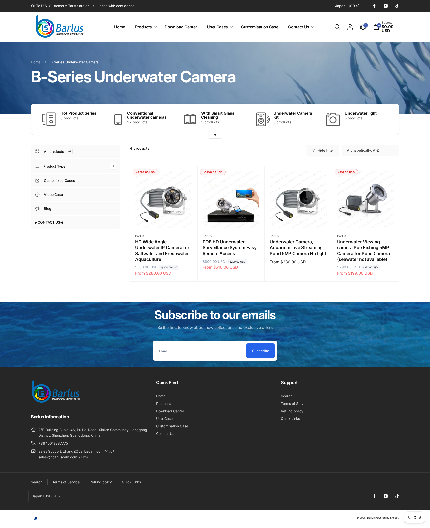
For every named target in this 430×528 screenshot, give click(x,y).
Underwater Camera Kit (292, 115)
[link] (83, 6)
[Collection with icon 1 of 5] (215, 134)
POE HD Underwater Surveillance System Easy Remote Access (230, 247)
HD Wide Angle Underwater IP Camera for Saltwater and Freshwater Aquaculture (162, 250)
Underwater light (361, 113)
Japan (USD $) (347, 6)
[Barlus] (56, 402)
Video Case (53, 194)
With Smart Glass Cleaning (217, 115)
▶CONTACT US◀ (49, 222)
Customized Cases (59, 180)
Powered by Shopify (387, 517)
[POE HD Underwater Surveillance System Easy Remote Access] (231, 219)
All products (57, 151)
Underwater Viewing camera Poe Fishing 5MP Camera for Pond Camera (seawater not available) (363, 250)
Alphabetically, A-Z (363, 150)
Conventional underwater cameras (147, 115)
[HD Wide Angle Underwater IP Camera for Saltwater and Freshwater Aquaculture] (163, 219)
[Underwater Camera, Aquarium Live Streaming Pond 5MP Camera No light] (298, 219)
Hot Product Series (78, 113)
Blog (47, 208)
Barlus (371, 517)
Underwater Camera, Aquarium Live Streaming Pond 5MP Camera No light (298, 247)
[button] (145, 27)
